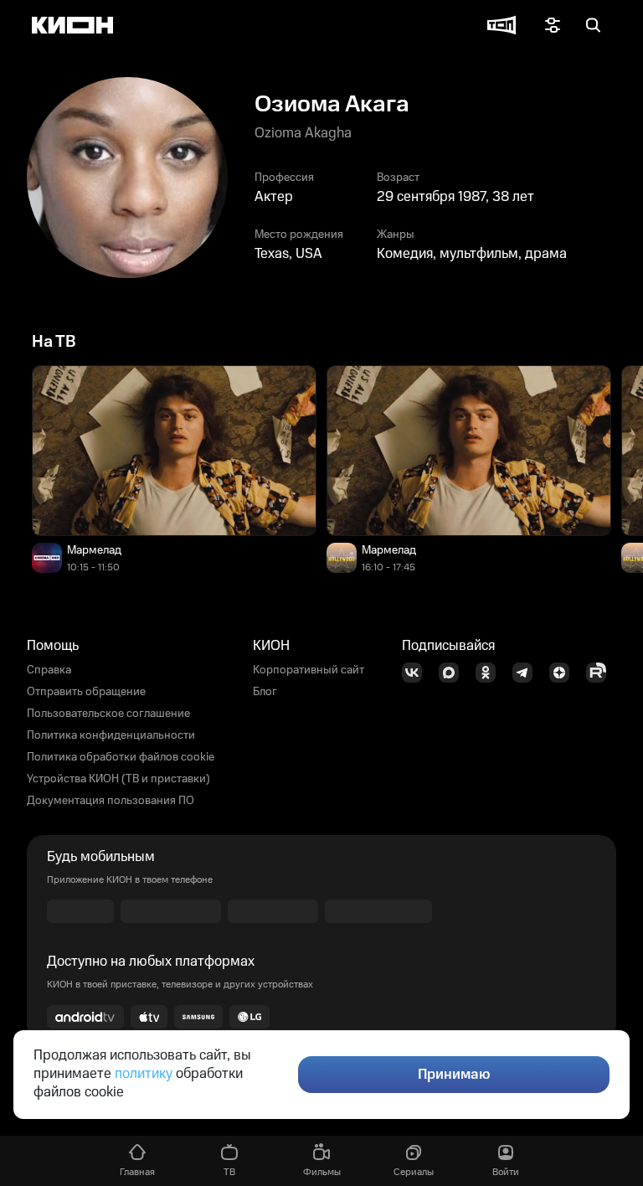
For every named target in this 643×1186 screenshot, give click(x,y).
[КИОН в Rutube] (601, 673)
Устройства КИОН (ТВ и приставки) (118, 778)
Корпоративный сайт (308, 670)
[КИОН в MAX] (454, 673)
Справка (49, 670)
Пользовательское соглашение (108, 713)
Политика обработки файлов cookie (120, 757)
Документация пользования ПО (110, 800)
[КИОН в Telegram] (527, 673)
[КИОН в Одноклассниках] (491, 673)
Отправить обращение (86, 691)
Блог (265, 691)
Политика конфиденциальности (111, 735)
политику (143, 1074)
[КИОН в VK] (417, 673)
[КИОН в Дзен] (564, 673)
